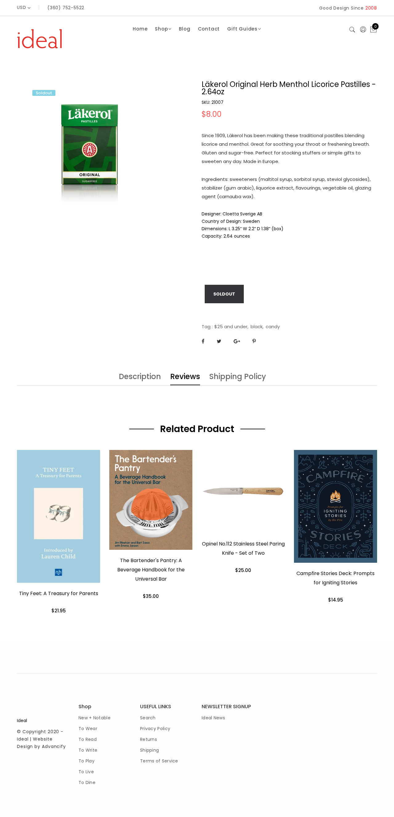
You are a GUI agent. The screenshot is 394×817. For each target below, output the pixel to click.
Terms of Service (159, 761)
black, (257, 326)
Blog (184, 29)
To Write (87, 750)
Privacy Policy (155, 728)
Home (140, 29)
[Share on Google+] (237, 341)
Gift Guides (242, 29)
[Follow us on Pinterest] (254, 341)
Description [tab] (140, 377)
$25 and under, (231, 326)
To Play (86, 761)
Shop (161, 29)
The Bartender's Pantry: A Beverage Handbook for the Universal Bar (151, 569)
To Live (86, 772)
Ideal (22, 720)
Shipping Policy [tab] (237, 377)
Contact (209, 29)
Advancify (54, 746)
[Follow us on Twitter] (219, 341)
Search (148, 718)
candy (273, 326)
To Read (87, 739)
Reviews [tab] (185, 377)
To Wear (87, 728)
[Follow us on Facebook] (203, 341)
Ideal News (213, 718)
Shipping (149, 750)
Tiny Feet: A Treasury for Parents (58, 593)
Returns (148, 739)
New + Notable (94, 718)
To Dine (86, 782)
